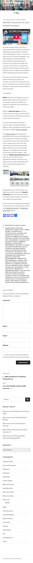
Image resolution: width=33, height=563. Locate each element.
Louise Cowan (20, 19)
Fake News (6, 473)
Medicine (16, 272)
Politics (17, 277)
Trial (4, 534)
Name (5, 326)
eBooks (7, 503)
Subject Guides (20, 225)
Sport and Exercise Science (15, 280)
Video (5, 541)
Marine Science (17, 265)
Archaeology (17, 231)
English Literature (12, 257)
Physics (15, 275)
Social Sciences (8, 511)
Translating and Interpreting (17, 282)
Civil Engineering (12, 240)
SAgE (4, 507)
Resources (9, 225)
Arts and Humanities (9, 465)
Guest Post (6, 477)
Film (25, 260)
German (18, 263)
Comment (6, 300)
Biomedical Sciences (20, 236)
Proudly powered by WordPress (12, 558)
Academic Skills (8, 461)
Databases (6, 469)
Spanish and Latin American (16, 279)
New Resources (8, 488)
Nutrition (9, 274)
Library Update (7, 481)
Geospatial (9, 263)
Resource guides (21, 129)
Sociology (26, 277)
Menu (17, 13)
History (24, 263)
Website (5, 345)
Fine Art (8, 262)
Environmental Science (14, 260)
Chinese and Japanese (21, 238)
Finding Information (11, 208)
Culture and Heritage (13, 246)
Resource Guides (8, 496)
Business (8, 238)
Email (5, 336)
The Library (6, 522)
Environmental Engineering (15, 258)
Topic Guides (7, 530)
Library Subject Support (14, 4)
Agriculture (19, 229)
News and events (8, 492)
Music (22, 272)
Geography (23, 262)
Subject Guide (10, 134)
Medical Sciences (8, 484)
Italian (8, 265)
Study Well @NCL (8, 515)
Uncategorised (7, 537)
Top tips (5, 526)
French (15, 262)
